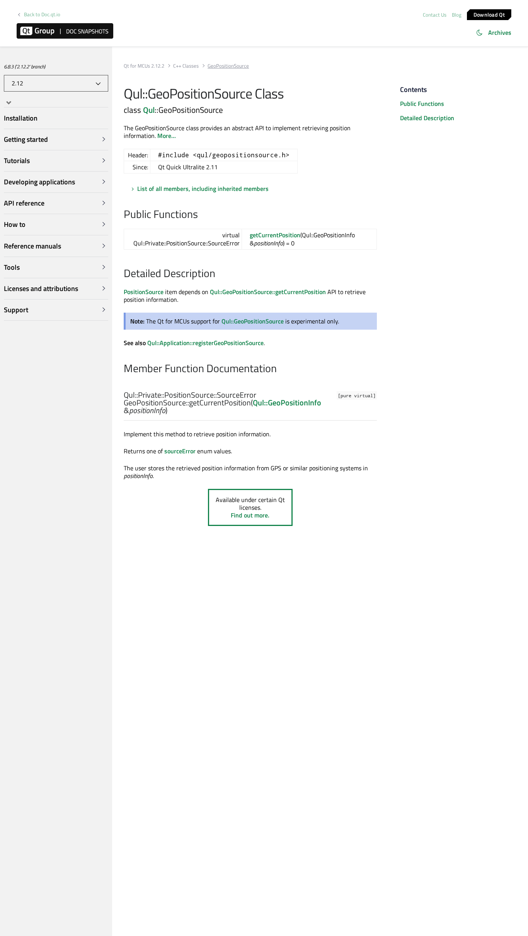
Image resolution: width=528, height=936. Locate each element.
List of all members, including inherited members (203, 188)
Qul (149, 110)
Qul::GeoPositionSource (252, 321)
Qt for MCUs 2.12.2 (144, 65)
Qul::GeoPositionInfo (287, 402)
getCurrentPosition (275, 235)
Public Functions (422, 103)
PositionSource (144, 291)
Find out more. (250, 515)
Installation (20, 118)
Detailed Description (427, 118)
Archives (499, 32)
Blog (457, 15)
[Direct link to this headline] (202, 214)
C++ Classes (186, 65)
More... (166, 135)
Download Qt (489, 14)
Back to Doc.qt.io (42, 14)
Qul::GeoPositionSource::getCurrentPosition (268, 291)
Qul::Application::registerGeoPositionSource (205, 342)
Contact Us (434, 15)
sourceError (180, 451)
